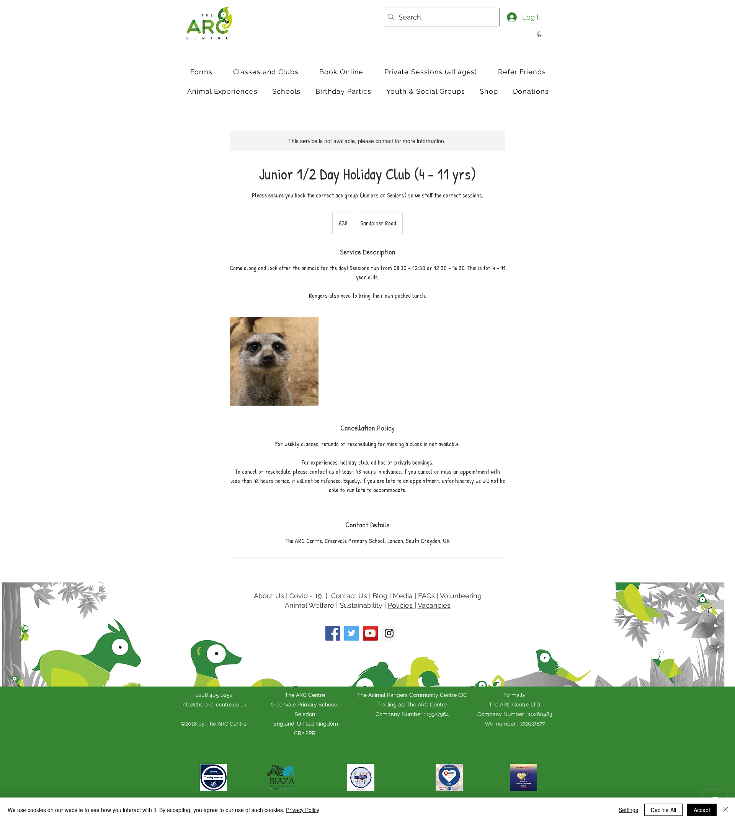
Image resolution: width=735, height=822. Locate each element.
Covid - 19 (305, 596)
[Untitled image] (274, 361)
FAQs (426, 596)
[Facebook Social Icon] (332, 633)
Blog (380, 596)
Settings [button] (628, 810)
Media (403, 596)
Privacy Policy (302, 810)
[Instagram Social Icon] (389, 633)
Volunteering (461, 596)
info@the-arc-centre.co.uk (213, 704)
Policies (401, 605)
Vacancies (434, 605)
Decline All (663, 810)
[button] (539, 34)
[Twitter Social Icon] (351, 633)
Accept (702, 810)
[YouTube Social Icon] (370, 633)
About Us (269, 596)
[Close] (725, 810)
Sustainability (361, 605)
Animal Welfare (309, 605)
